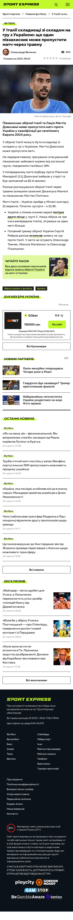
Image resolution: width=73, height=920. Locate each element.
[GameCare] (54, 897)
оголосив (36, 235)
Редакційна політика (19, 799)
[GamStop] (36, 890)
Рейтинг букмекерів (48, 748)
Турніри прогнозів (48, 768)
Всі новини (36, 569)
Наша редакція (15, 808)
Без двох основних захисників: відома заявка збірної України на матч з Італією (26, 269)
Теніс (10, 753)
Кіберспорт (44, 739)
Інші (39, 744)
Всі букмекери (36, 346)
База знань (43, 763)
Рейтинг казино (46, 753)
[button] (56, 5)
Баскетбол (13, 739)
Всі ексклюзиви (36, 680)
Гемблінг (42, 758)
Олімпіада (43, 734)
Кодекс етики (15, 803)
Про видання (14, 779)
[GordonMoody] (47, 882)
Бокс (9, 744)
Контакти (12, 813)
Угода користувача (18, 794)
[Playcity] (24, 882)
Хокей (10, 748)
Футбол (9, 23)
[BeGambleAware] (28, 897)
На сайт (57, 324)
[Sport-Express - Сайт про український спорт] (19, 4)
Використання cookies (20, 789)
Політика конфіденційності (23, 784)
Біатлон (11, 758)
